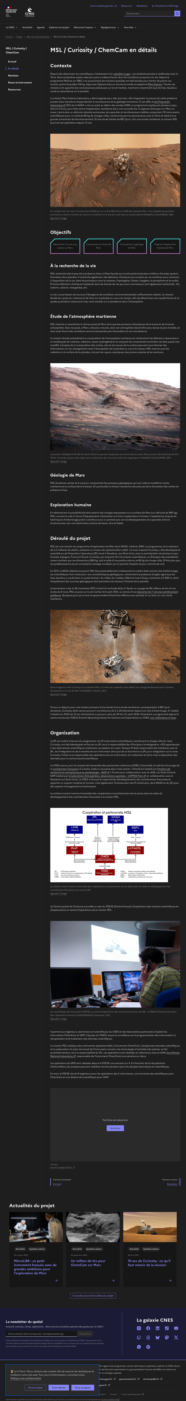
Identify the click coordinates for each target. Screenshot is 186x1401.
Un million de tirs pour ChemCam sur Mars (88, 1263)
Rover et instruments (20, 82)
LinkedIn (157, 1328)
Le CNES (10, 27)
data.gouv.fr (101, 1385)
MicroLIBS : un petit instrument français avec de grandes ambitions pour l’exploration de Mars (35, 1267)
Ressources (126, 5)
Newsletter (142, 5)
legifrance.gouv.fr (104, 1379)
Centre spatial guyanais (101, 5)
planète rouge (122, 74)
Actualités (27, 27)
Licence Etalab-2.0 (109, 1399)
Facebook (148, 1328)
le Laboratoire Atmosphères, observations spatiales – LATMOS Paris (106, 776)
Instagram (138, 1328)
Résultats (13, 75)
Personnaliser (35, 1387)
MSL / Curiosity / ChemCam (38, 37)
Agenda (40, 27)
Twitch (138, 1337)
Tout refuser (59, 1387)
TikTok (166, 1328)
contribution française (65, 769)
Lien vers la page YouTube (61, 1167)
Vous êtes (128, 27)
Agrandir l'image (58, 218)
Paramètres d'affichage (166, 5)
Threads (148, 1337)
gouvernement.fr (128, 1379)
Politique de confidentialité (25, 1378)
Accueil (9, 37)
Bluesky (157, 1337)
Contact (113, 1394)
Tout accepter (83, 1387)
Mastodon (166, 1337)
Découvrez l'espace (83, 27)
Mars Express (155, 84)
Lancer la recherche (177, 13)
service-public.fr (151, 1379)
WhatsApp (138, 1346)
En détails (13, 68)
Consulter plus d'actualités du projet (93, 1295)
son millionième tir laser (163, 717)
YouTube (176, 1328)
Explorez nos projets (59, 27)
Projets (19, 37)
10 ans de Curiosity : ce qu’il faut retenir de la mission (149, 1263)
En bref (12, 61)
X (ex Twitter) (176, 1337)
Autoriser (115, 1128)
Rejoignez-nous (108, 27)
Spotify (148, 1346)
